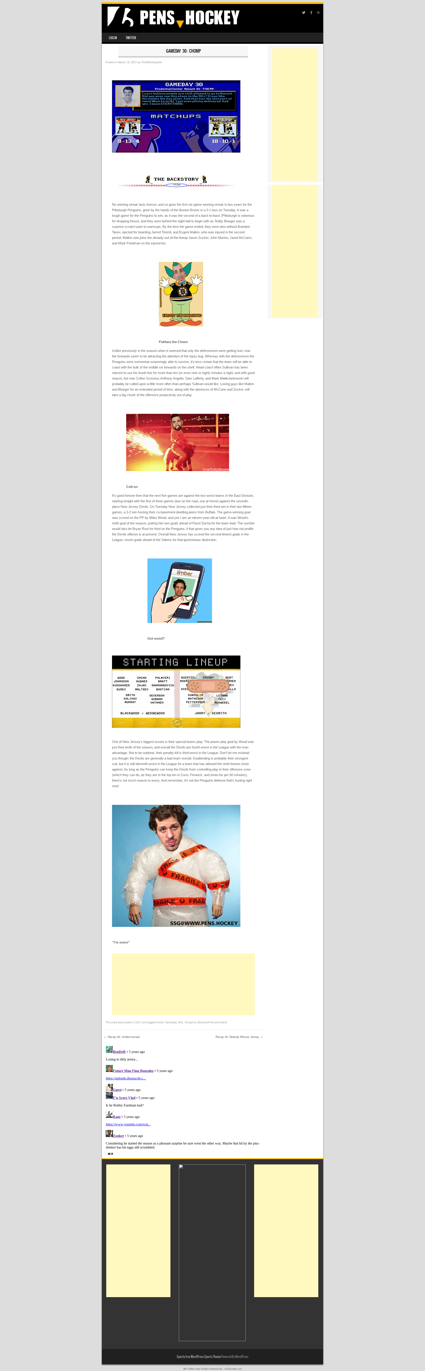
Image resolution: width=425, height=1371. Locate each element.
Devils (160, 1022)
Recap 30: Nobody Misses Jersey (239, 1037)
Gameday (171, 1022)
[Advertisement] (183, 984)
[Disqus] (183, 1099)
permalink (221, 1022)
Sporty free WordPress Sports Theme (199, 1356)
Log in (113, 37)
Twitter (131, 37)
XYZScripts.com (233, 1368)
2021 (138, 1022)
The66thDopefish (151, 62)
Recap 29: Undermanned (121, 1037)
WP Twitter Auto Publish (196, 1368)
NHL (181, 1022)
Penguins (190, 1022)
